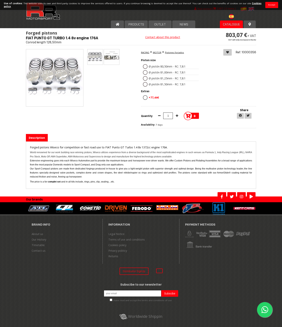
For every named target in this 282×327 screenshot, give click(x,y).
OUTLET (160, 24)
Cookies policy (117, 245)
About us (37, 234)
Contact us (38, 250)
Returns (113, 256)
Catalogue (231, 24)
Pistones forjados (174, 52)
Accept (271, 4)
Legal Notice (116, 234)
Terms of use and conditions (126, 239)
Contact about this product (162, 37)
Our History (39, 239)
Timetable (38, 245)
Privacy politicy (117, 250)
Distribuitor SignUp (134, 271)
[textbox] (236, 16)
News (184, 24)
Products (136, 24)
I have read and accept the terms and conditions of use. (142, 300)
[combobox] (236, 17)
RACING (145, 52)
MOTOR (157, 52)
